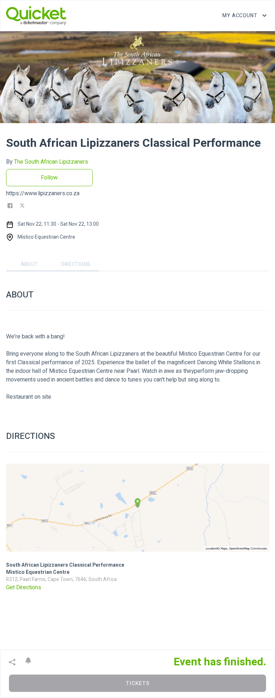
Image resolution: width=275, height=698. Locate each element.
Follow (49, 177)
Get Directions (23, 587)
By (47, 162)
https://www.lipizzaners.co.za (42, 193)
